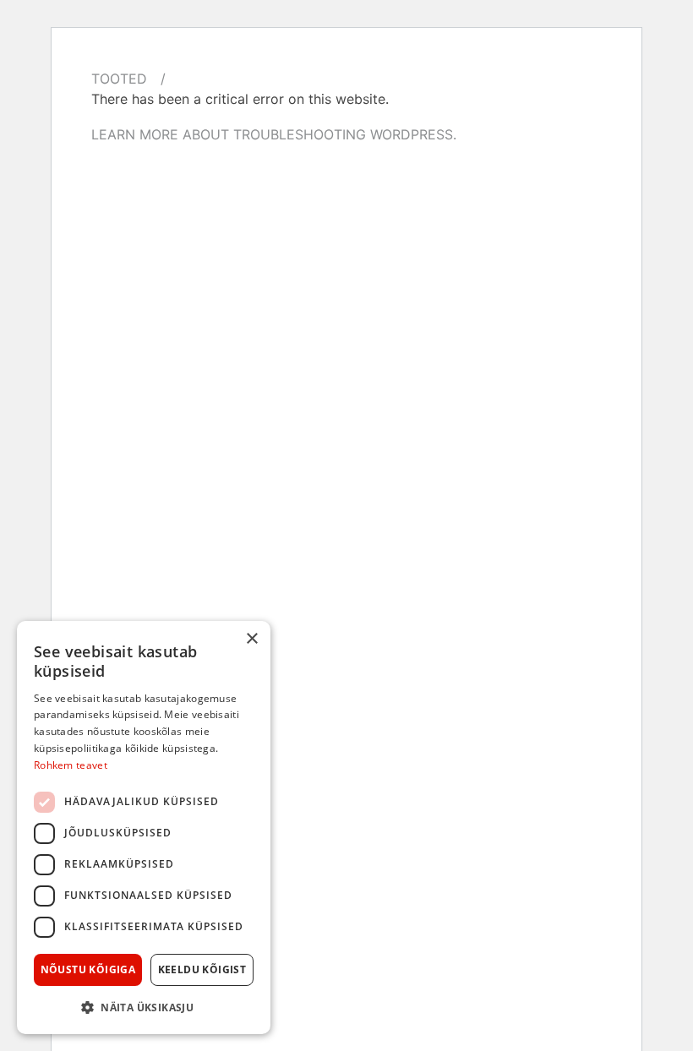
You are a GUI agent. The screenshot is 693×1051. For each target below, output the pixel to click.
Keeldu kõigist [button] (202, 969)
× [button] (251, 639)
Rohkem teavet (70, 765)
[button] (144, 1007)
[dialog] (143, 827)
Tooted (119, 78)
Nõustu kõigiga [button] (88, 969)
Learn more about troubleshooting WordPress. (273, 134)
